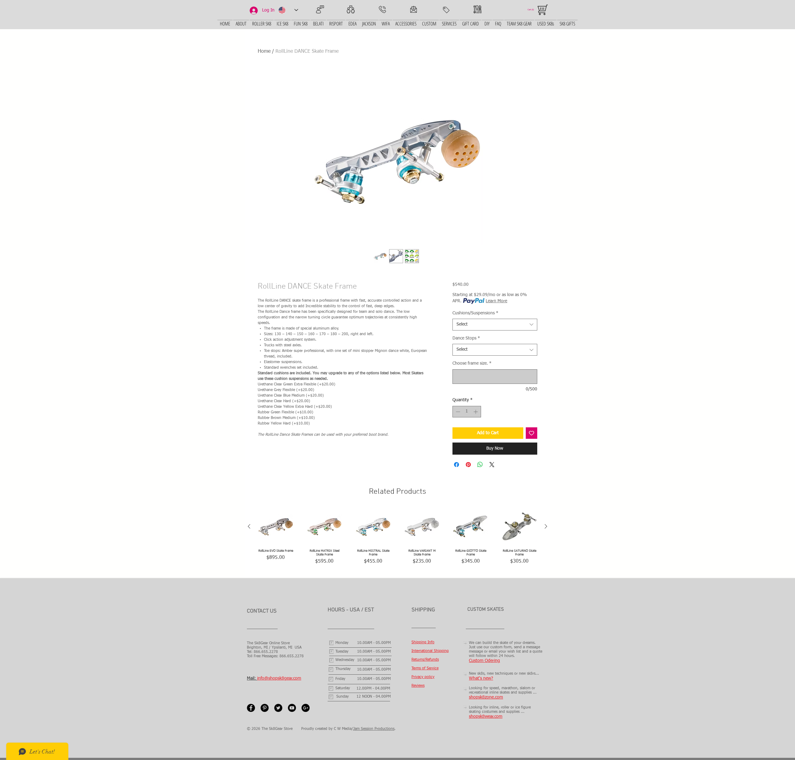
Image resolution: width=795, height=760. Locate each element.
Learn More (496, 301)
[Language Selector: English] (288, 10)
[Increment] (476, 411)
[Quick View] (275, 526)
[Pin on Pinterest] (468, 464)
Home (264, 51)
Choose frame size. (472, 363)
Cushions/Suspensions (475, 313)
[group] (397, 541)
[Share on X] (492, 464)
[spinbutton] (466, 411)
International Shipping (430, 651)
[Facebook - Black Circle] (251, 708)
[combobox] (494, 325)
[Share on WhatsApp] (480, 464)
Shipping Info (422, 642)
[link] (533, 9)
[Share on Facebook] (456, 464)
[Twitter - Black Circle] (278, 708)
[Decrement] (457, 411)
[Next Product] (546, 526)
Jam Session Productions (373, 729)
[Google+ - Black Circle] (306, 708)
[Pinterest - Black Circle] (265, 708)
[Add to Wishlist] (531, 433)
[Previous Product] (249, 526)
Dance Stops (466, 338)
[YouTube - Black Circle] (292, 708)
